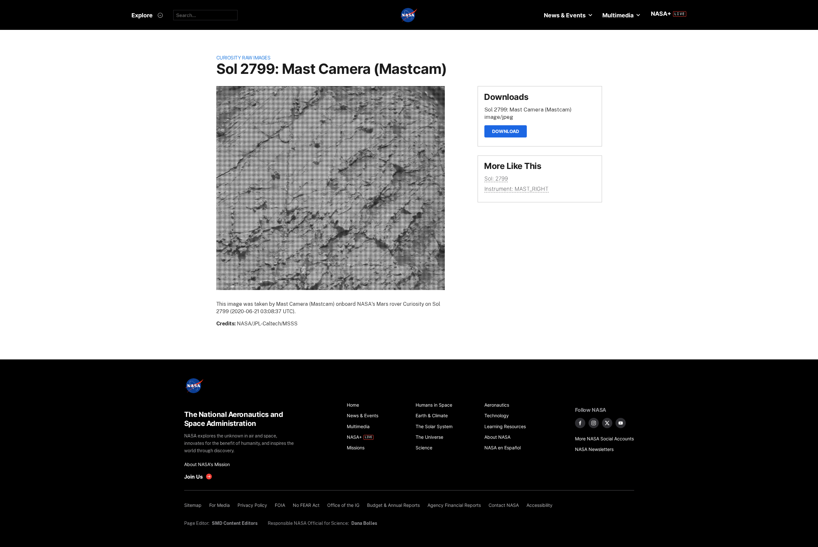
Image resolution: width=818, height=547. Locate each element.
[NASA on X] (607, 423)
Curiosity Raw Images (243, 58)
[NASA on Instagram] (594, 423)
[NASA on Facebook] (580, 423)
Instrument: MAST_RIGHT (516, 189)
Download (505, 131)
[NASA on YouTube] (621, 423)
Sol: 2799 (496, 178)
